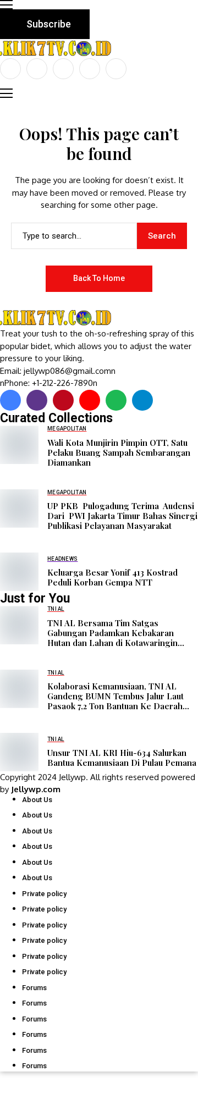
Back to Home (99, 278)
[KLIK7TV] (58, 318)
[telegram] (142, 400)
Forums (34, 988)
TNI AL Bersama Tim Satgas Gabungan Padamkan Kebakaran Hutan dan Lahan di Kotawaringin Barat (112, 633)
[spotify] (116, 400)
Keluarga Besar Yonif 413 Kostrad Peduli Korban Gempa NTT (112, 577)
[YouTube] (116, 68)
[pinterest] (89, 68)
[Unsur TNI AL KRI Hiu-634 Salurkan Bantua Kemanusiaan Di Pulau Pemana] (19, 752)
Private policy (44, 894)
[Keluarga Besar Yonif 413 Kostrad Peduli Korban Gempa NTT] (19, 572)
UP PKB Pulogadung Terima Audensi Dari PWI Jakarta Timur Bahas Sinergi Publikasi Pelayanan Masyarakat (122, 516)
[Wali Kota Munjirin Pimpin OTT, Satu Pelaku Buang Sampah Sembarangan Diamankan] (19, 445)
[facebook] (10, 68)
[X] (36, 68)
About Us (37, 800)
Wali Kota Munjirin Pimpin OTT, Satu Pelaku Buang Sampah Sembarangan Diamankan (118, 452)
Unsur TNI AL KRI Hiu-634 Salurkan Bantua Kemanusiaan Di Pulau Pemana (121, 757)
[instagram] (63, 68)
